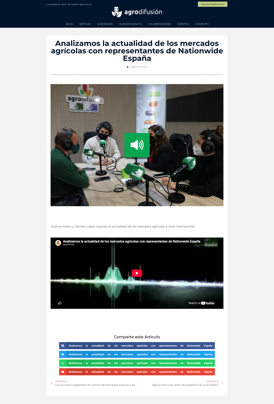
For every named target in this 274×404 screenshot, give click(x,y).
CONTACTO (202, 23)
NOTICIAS (85, 23)
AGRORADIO (105, 23)
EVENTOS (183, 23)
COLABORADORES (159, 23)
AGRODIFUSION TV (130, 23)
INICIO (69, 23)
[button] (137, 345)
